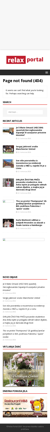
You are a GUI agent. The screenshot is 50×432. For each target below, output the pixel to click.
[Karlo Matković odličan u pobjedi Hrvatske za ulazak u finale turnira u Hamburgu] (8, 225)
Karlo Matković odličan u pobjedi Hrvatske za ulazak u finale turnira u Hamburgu (30, 222)
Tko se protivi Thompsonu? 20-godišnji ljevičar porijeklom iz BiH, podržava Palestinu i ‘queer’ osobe (31, 205)
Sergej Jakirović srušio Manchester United (27, 147)
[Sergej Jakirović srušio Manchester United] (8, 152)
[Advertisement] (25, 25)
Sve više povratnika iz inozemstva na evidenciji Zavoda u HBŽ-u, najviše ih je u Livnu (31, 164)
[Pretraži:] (25, 112)
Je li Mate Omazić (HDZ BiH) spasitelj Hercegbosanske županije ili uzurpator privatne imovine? (31, 131)
